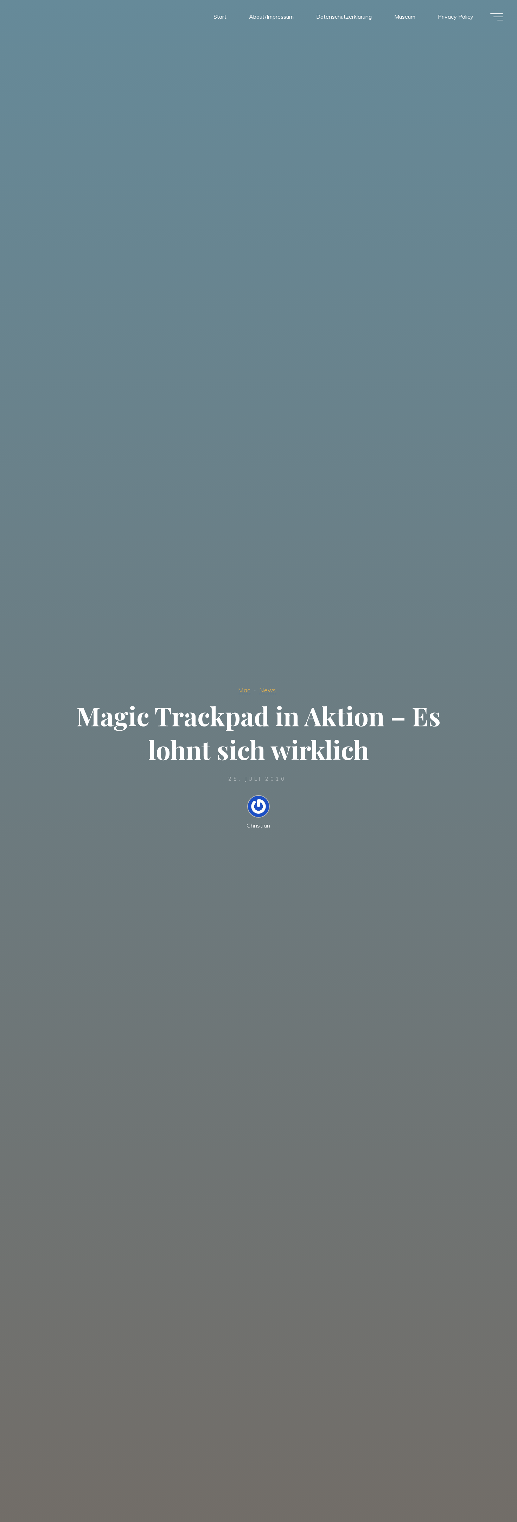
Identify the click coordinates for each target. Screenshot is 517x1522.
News (267, 690)
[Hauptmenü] (496, 16)
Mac (244, 690)
